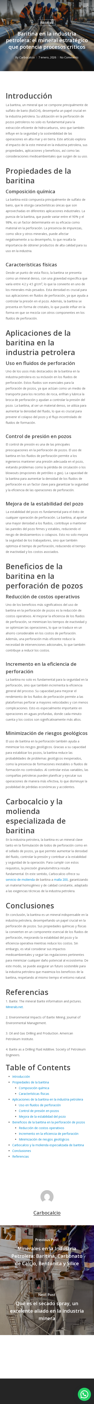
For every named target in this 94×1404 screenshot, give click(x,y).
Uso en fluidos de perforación (40, 1105)
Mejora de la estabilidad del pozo (42, 1116)
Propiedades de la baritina (30, 1082)
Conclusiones (21, 1151)
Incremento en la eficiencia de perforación (48, 1134)
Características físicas (34, 1094)
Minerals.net (14, 1007)
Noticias (46, 22)
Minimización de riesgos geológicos (44, 1139)
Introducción (21, 1076)
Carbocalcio (27, 57)
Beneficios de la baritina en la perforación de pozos (48, 1122)
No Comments (69, 57)
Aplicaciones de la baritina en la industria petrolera (47, 1099)
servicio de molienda (20, 879)
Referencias (20, 1156)
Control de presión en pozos (39, 1111)
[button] (86, 5)
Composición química (34, 1088)
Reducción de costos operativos (41, 1128)
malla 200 (61, 879)
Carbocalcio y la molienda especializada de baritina (48, 1145)
